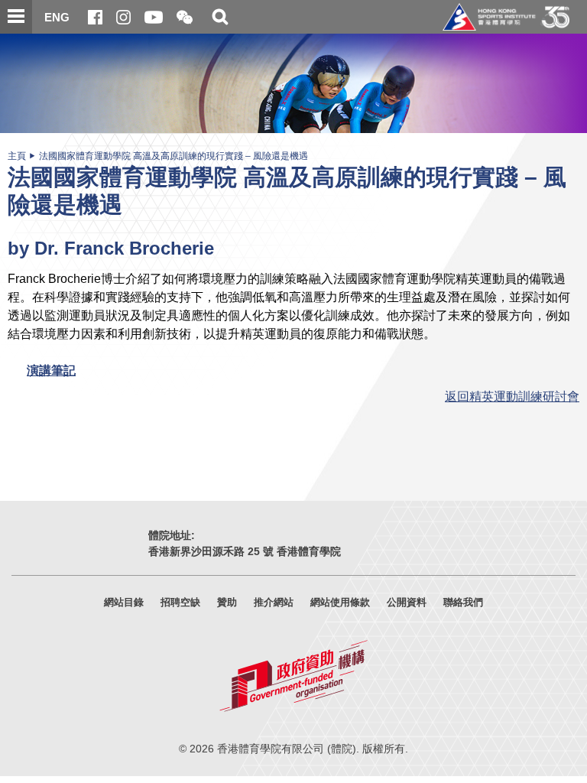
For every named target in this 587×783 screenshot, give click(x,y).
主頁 (17, 156)
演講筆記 (51, 370)
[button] (185, 18)
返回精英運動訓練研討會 (512, 396)
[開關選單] (16, 17)
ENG (57, 17)
